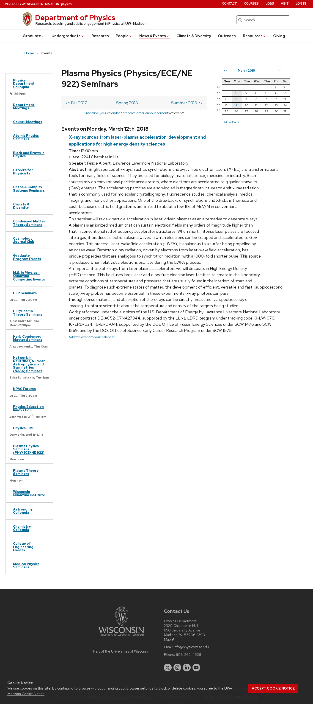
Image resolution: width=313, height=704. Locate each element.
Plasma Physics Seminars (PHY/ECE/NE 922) (28, 449)
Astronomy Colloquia (23, 511)
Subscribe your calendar (102, 113)
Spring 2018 (127, 102)
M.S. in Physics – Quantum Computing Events (29, 275)
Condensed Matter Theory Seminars (29, 223)
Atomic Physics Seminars (26, 137)
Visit (285, 4)
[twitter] (168, 667)
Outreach (227, 36)
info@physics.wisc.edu (191, 647)
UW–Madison (31, 4)
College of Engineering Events (23, 546)
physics (66, 4)
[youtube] (196, 667)
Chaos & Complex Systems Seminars (29, 188)
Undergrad (66, 36)
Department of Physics (75, 17)
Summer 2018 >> (187, 102)
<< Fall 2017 (76, 102)
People (122, 36)
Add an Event (231, 122)
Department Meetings (24, 106)
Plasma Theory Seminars (25, 472)
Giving (279, 36)
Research (100, 36)
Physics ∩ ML (23, 428)
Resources (253, 36)
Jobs (270, 4)
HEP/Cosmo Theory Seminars (27, 312)
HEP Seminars (25, 293)
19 (236, 105)
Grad (32, 36)
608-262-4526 (188, 654)
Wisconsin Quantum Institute (29, 493)
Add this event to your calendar (92, 337)
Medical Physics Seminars (26, 565)
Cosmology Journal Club (23, 240)
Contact (229, 4)
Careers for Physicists (23, 171)
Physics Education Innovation (28, 408)
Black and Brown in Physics (28, 154)
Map (167, 639)
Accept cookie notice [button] (273, 688)
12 (236, 99)
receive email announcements (147, 113)
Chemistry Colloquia (22, 528)
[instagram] (177, 667)
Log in (301, 4)
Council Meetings (27, 122)
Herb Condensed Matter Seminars (27, 338)
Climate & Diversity (193, 36)
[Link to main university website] (121, 636)
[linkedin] (187, 667)
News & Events (152, 36)
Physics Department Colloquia (24, 83)
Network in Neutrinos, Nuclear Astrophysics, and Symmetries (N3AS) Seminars (29, 364)
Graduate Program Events (27, 257)
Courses (251, 4)
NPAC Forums (24, 389)
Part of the (121, 651)
